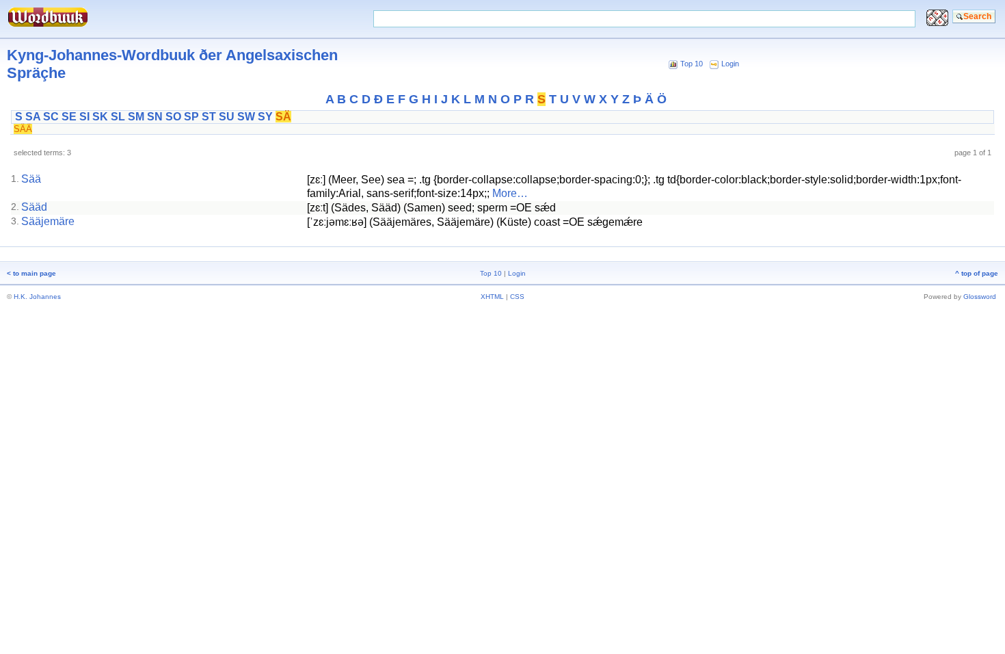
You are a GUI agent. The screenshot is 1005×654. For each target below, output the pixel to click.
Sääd (34, 207)
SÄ (283, 116)
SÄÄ (23, 129)
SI (84, 116)
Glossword (979, 296)
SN (155, 116)
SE (69, 116)
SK (100, 116)
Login (730, 64)
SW (246, 116)
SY (265, 116)
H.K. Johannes (37, 296)
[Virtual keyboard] (937, 22)
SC (51, 116)
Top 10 (691, 64)
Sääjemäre (48, 221)
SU (226, 116)
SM (136, 116)
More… (510, 193)
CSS (517, 296)
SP (191, 116)
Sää (31, 179)
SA (32, 116)
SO (173, 116)
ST (209, 116)
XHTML (492, 296)
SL (118, 116)
